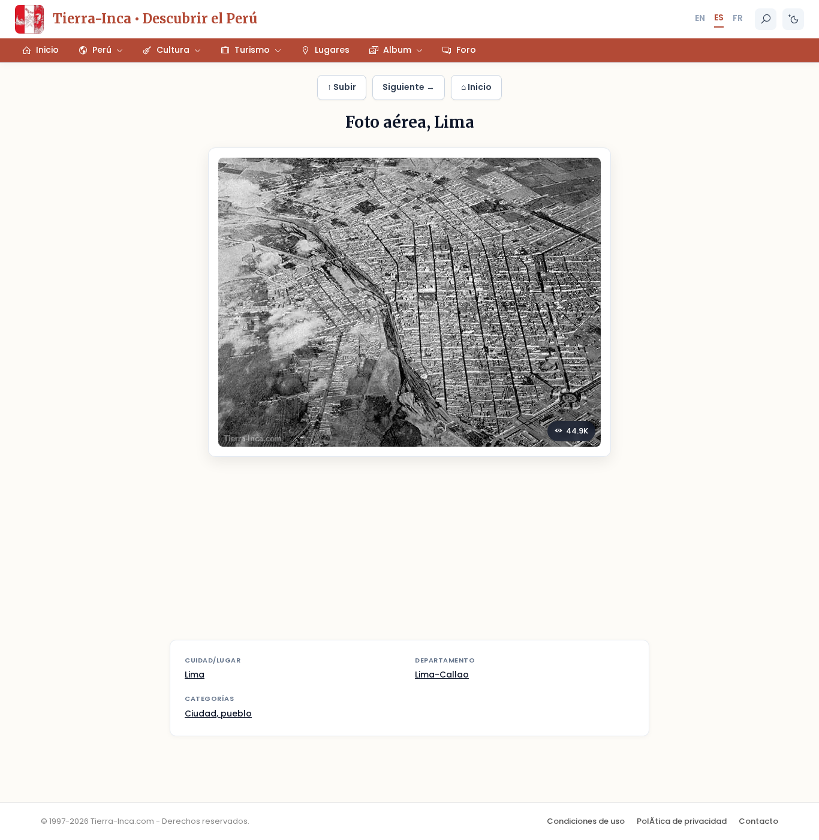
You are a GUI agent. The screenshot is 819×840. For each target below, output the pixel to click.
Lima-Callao (442, 675)
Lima (194, 675)
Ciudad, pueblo (218, 713)
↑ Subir (341, 87)
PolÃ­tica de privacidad (682, 821)
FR (738, 18)
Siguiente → (409, 87)
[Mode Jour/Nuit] (793, 19)
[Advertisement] (409, 556)
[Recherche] (765, 19)
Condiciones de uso (586, 821)
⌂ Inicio (476, 87)
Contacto (758, 821)
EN (700, 18)
